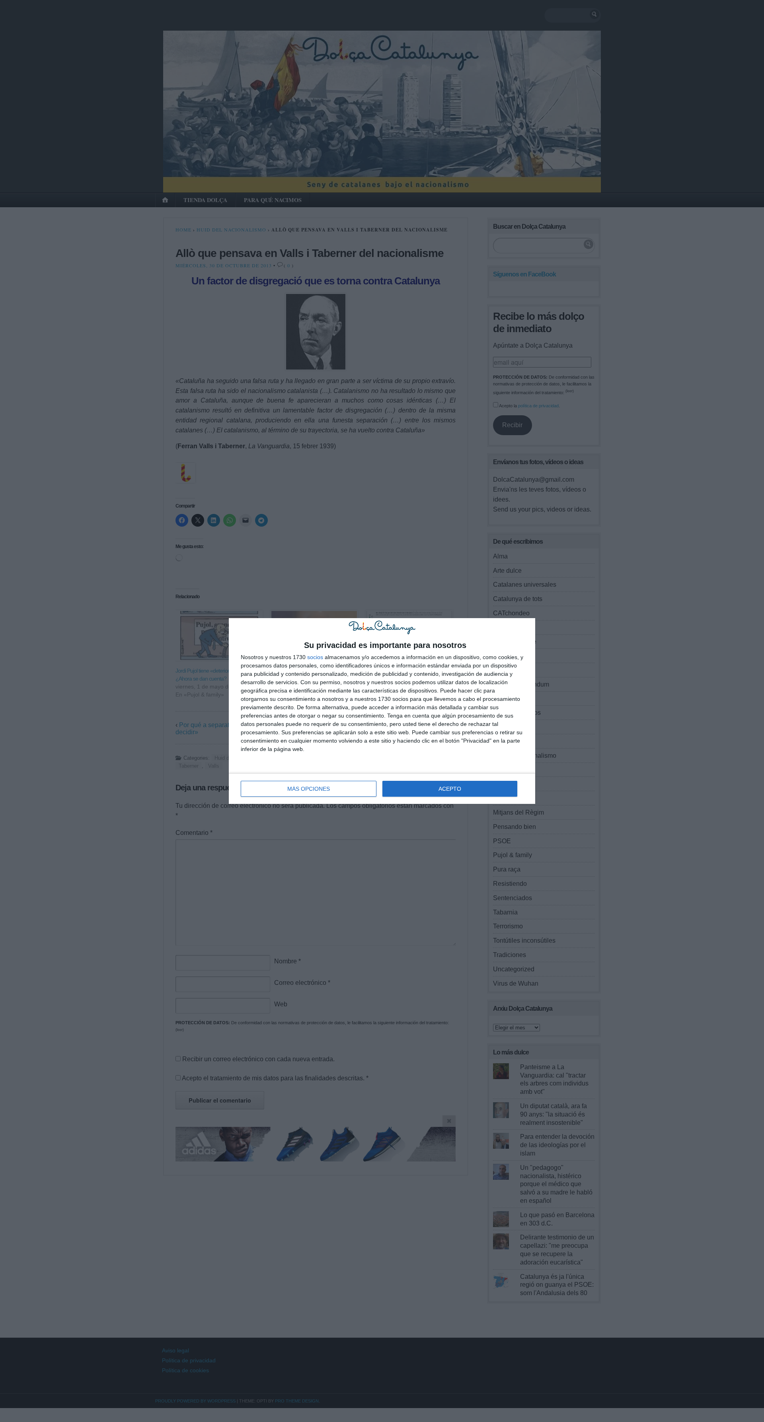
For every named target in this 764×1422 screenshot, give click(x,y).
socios (315, 657)
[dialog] (382, 710)
